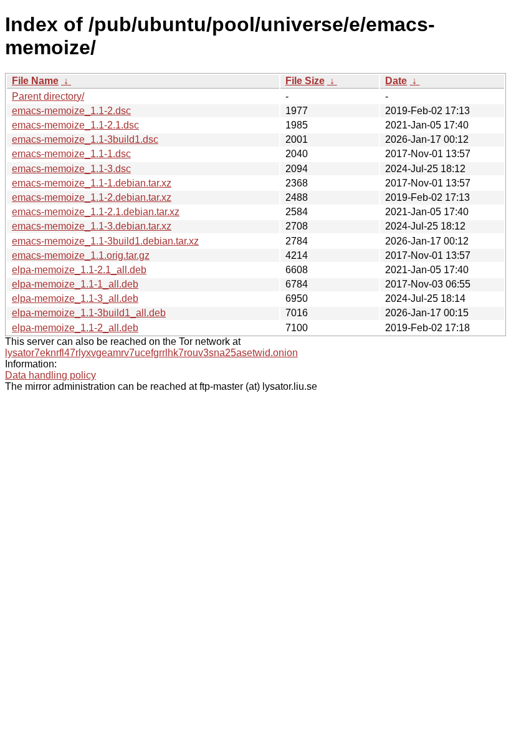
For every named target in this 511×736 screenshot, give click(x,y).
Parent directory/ (48, 96)
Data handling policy (50, 375)
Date (396, 80)
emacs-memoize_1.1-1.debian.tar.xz (91, 183)
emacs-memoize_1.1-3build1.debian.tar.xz (105, 241)
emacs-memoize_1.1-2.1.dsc (75, 125)
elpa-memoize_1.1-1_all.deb (75, 284)
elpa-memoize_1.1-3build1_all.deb (89, 312)
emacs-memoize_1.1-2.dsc (71, 110)
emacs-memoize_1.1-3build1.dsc (85, 139)
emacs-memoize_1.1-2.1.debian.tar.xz (95, 211)
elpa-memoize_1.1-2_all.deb (75, 327)
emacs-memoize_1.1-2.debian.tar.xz (91, 197)
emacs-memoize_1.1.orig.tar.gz (81, 255)
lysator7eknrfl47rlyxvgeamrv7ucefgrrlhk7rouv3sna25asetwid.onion (151, 352)
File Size (305, 80)
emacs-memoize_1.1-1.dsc (71, 153)
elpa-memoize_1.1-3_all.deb (75, 298)
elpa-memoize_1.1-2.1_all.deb (79, 269)
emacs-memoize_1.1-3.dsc (71, 168)
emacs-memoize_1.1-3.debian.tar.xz (91, 226)
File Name (35, 80)
